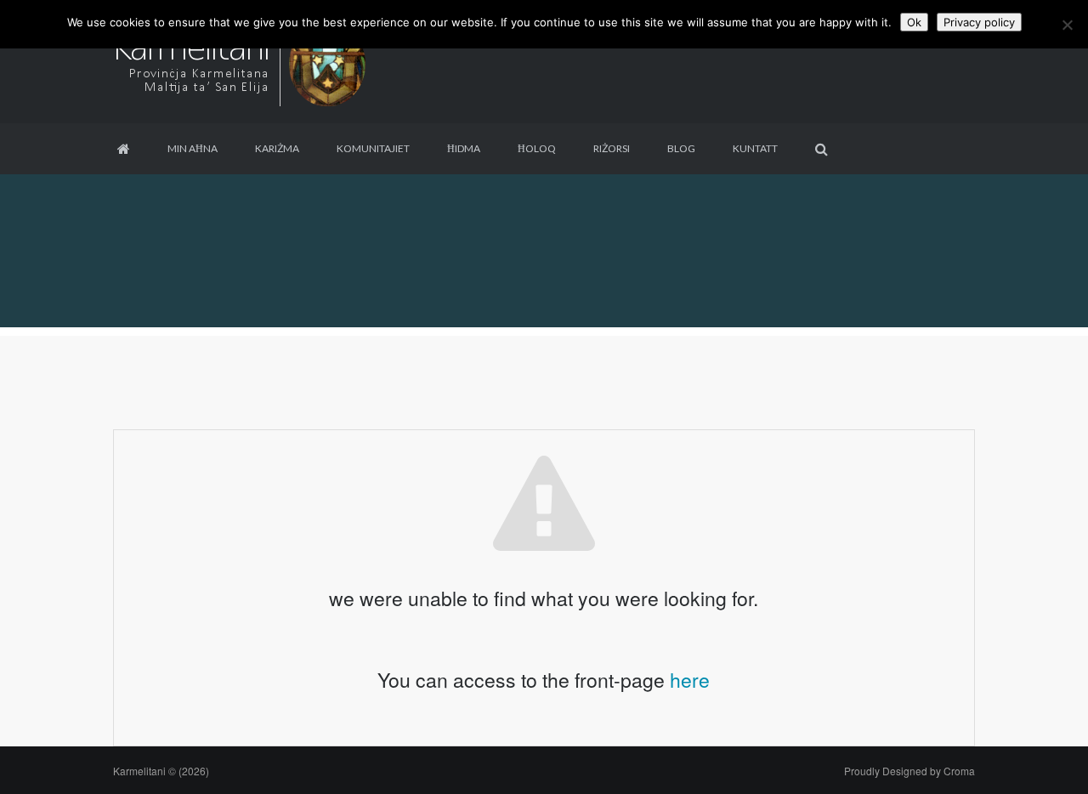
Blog (681, 148)
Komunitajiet (373, 148)
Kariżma (277, 148)
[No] (1066, 24)
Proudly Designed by (909, 770)
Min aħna (192, 148)
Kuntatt (755, 148)
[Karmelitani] (240, 60)
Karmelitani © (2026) (161, 770)
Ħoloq (537, 148)
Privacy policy (979, 22)
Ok (914, 22)
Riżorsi (611, 148)
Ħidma (463, 148)
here (690, 680)
